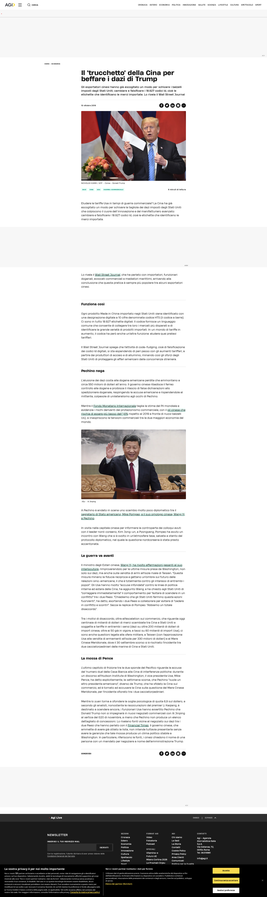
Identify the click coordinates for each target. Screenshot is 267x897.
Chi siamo (177, 837)
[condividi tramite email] (178, 105)
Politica (176, 5)
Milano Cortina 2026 (156, 859)
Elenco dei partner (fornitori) (119, 884)
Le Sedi (175, 840)
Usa (98, 190)
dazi (84, 190)
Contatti (176, 847)
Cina (92, 190)
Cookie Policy (179, 850)
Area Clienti (178, 857)
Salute (202, 5)
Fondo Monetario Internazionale (114, 406)
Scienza (212, 5)
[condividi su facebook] (161, 105)
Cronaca (143, 5)
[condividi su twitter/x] (167, 105)
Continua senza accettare (226, 880)
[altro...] (183, 105)
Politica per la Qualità (183, 864)
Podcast (150, 844)
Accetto (226, 870)
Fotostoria (151, 840)
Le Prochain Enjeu (155, 863)
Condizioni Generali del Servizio (61, 856)
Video (149, 837)
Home (46, 64)
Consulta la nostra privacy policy (85, 892)
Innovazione (189, 5)
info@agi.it (202, 858)
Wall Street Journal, (108, 274)
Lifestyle (223, 5)
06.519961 (206, 852)
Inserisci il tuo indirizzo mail (63, 841)
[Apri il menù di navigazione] (20, 5)
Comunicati (178, 860)
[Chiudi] (262, 880)
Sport (258, 5)
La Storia (176, 844)
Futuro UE (151, 856)
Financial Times (138, 725)
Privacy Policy (179, 854)
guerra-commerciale (113, 190)
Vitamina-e (152, 853)
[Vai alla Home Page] (10, 5)
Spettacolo (247, 5)
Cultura (234, 5)
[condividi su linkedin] (172, 105)
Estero (153, 5)
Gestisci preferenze (226, 890)
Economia (164, 5)
